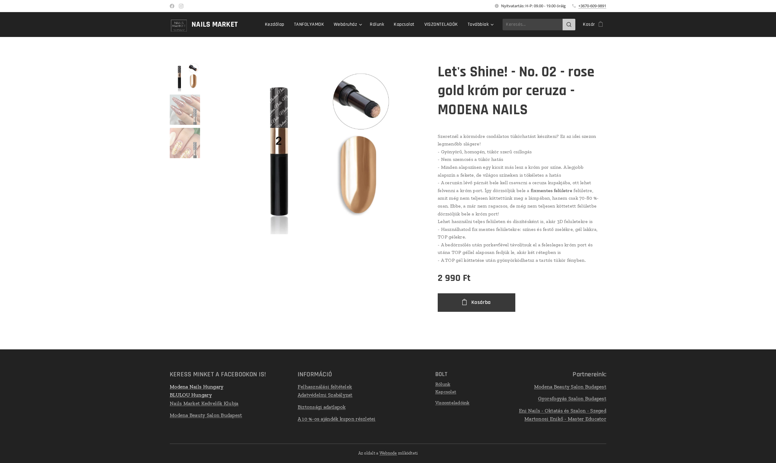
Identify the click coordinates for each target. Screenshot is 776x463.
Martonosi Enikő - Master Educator (565, 419)
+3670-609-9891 (592, 5)
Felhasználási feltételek (325, 387)
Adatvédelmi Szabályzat (325, 395)
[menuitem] (276, 24)
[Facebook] (172, 6)
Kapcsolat (445, 392)
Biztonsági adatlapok (322, 407)
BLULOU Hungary (191, 395)
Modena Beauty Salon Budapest (206, 415)
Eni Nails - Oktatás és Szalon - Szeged (562, 411)
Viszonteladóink (452, 402)
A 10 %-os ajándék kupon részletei (337, 419)
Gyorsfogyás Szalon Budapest (572, 398)
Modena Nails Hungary (196, 387)
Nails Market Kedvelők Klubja (204, 403)
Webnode (388, 453)
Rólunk (442, 384)
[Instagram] (181, 6)
